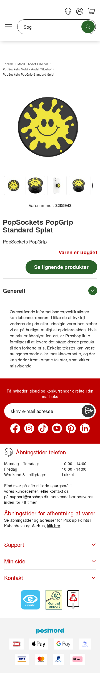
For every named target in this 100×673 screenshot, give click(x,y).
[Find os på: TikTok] (43, 428)
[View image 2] (35, 185)
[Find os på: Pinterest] (71, 428)
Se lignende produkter (61, 267)
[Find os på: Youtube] (57, 428)
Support (14, 544)
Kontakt (13, 578)
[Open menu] (8, 27)
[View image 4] (78, 185)
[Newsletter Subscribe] (88, 411)
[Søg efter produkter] (88, 26)
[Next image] (84, 128)
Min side (14, 561)
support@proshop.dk (29, 496)
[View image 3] (57, 185)
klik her (53, 525)
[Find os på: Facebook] (15, 428)
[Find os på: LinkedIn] (85, 428)
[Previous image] (11, 128)
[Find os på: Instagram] (29, 428)
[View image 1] (13, 185)
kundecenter (27, 491)
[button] (48, 126)
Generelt (14, 291)
